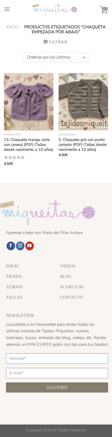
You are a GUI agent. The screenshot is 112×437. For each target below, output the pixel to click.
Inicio (12, 27)
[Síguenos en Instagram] (20, 246)
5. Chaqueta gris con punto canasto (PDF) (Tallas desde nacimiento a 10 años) (83, 144)
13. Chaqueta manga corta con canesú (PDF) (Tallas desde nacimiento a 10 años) (28, 144)
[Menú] (7, 9)
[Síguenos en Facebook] (11, 246)
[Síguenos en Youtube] (29, 246)
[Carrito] (104, 9)
